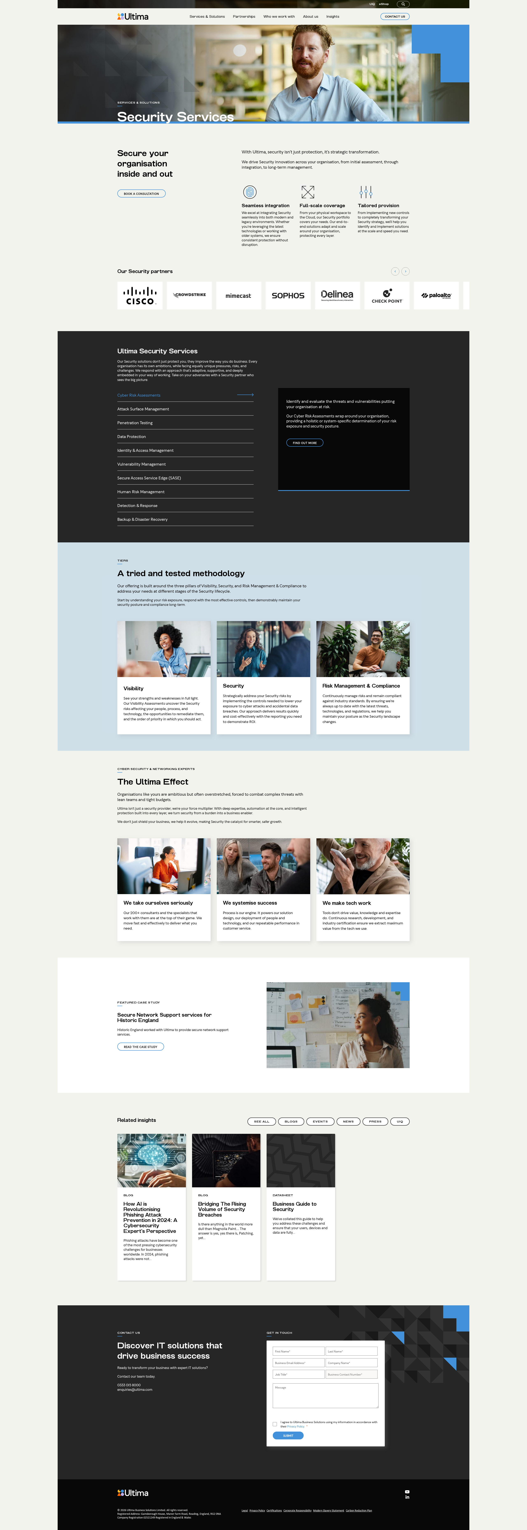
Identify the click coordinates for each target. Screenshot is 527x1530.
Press (375, 1121)
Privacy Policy (295, 1426)
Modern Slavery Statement (328, 1510)
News (348, 1121)
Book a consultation (141, 193)
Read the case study (140, 1046)
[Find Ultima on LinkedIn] (407, 1497)
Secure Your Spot (455, 1510)
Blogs (291, 1121)
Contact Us (395, 16)
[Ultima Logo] (132, 16)
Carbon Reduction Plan (359, 1510)
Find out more (305, 442)
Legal (245, 1510)
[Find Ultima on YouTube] (407, 1492)
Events (320, 1121)
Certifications (274, 1510)
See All (261, 1121)
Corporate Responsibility (297, 1510)
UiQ (372, 4)
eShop (384, 4)
